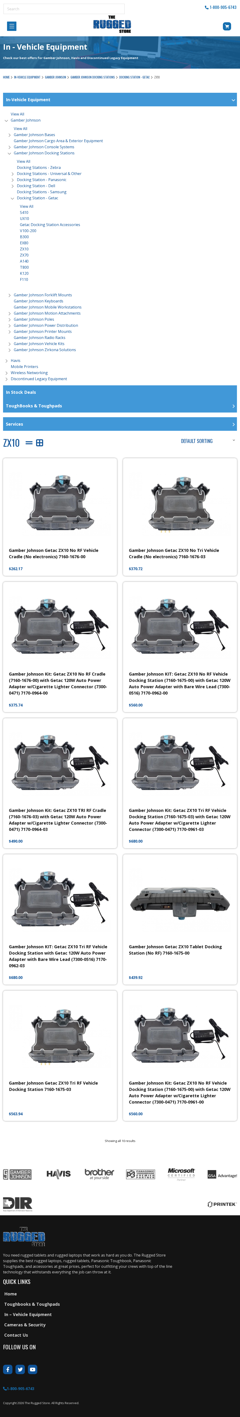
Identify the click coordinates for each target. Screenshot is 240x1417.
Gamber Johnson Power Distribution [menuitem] (46, 325)
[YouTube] (32, 1369)
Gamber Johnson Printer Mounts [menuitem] (43, 331)
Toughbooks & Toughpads (32, 1304)
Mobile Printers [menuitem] (24, 366)
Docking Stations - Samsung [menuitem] (42, 192)
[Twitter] (20, 1369)
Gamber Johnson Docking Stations (93, 77)
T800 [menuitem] (24, 267)
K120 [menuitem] (24, 273)
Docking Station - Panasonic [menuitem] (41, 180)
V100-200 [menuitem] (28, 231)
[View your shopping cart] (220, 27)
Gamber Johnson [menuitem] (26, 120)
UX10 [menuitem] (24, 218)
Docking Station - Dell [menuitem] (36, 186)
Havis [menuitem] (15, 360)
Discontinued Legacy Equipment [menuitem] (39, 379)
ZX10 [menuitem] (24, 249)
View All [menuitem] (17, 114)
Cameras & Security (24, 1325)
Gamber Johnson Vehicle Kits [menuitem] (39, 344)
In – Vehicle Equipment (28, 1314)
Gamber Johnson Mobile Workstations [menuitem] (48, 307)
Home (6, 77)
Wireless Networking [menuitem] (29, 373)
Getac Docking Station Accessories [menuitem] (50, 225)
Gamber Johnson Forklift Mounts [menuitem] (43, 295)
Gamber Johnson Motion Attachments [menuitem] (47, 313)
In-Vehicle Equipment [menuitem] (28, 99)
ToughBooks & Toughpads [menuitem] (34, 406)
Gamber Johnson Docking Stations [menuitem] (44, 153)
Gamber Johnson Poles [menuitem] (34, 319)
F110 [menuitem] (24, 279)
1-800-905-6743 (223, 7)
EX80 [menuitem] (24, 243)
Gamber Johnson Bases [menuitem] (34, 135)
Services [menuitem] (14, 424)
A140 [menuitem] (24, 261)
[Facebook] (7, 1369)
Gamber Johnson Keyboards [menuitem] (38, 301)
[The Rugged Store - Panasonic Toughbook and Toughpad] (112, 24)
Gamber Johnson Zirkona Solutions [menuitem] (45, 350)
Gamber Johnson (55, 77)
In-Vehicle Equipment (27, 77)
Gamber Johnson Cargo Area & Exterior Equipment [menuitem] (58, 141)
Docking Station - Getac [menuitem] (37, 198)
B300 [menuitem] (24, 237)
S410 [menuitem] (24, 212)
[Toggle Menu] (13, 26)
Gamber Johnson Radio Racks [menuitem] (39, 337)
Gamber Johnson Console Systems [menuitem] (44, 147)
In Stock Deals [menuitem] (21, 392)
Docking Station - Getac (134, 77)
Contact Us (16, 1335)
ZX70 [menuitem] (24, 255)
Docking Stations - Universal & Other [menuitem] (49, 173)
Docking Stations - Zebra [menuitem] (39, 167)
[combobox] (207, 439)
